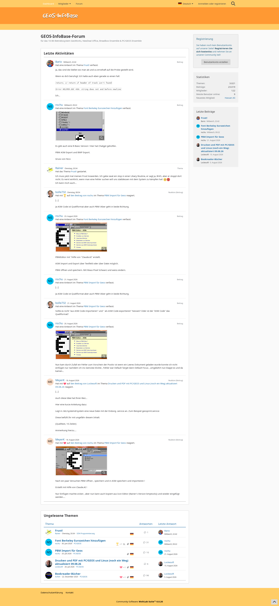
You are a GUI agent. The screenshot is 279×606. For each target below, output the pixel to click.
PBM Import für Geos (115, 195)
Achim (57, 576)
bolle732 (60, 192)
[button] (186, 3)
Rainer (59, 168)
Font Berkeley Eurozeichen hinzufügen (103, 108)
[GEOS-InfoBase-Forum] (139, 16)
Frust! (86, 65)
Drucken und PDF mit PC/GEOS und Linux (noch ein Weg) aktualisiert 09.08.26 (91, 562)
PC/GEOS (77, 543)
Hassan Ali (230, 97)
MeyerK (60, 380)
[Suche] (233, 3)
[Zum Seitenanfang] (274, 602)
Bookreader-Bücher (68, 573)
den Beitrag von (82, 195)
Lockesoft (59, 567)
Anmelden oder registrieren (212, 3)
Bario (58, 61)
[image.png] (80, 126)
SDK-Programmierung (86, 533)
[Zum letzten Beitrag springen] (160, 532)
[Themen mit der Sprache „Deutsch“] (132, 533)
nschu (59, 104)
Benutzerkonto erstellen (216, 62)
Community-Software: (139, 601)
